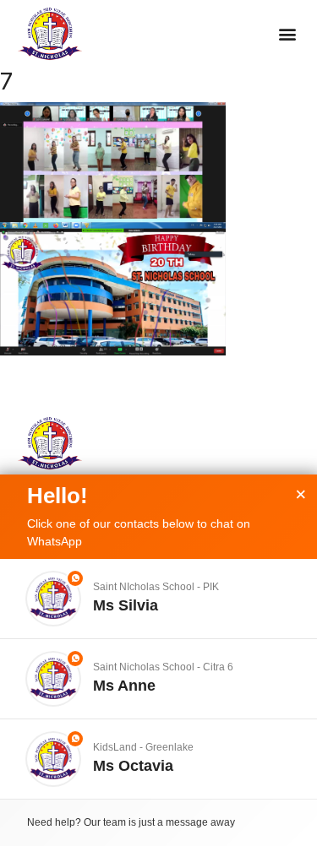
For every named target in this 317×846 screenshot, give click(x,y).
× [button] (301, 495)
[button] (287, 34)
